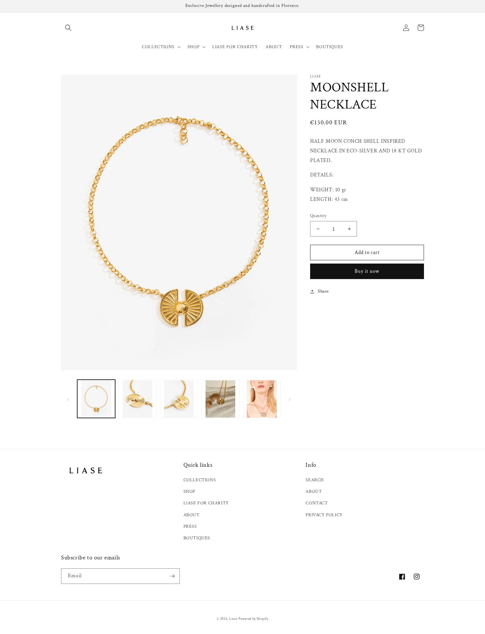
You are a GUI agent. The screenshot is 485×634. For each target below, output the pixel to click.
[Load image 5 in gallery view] (262, 399)
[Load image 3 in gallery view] (179, 399)
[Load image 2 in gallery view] (137, 399)
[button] (68, 27)
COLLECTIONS (199, 480)
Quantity (318, 216)
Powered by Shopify (253, 619)
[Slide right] (289, 399)
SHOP (189, 491)
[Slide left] (68, 399)
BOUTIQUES (196, 538)
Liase (233, 619)
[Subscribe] (172, 576)
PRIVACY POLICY (324, 515)
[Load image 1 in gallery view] (96, 399)
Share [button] (323, 291)
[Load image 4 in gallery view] (220, 399)
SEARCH (315, 480)
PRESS (190, 526)
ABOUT (191, 515)
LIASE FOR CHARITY (206, 503)
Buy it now (367, 271)
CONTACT (317, 503)
